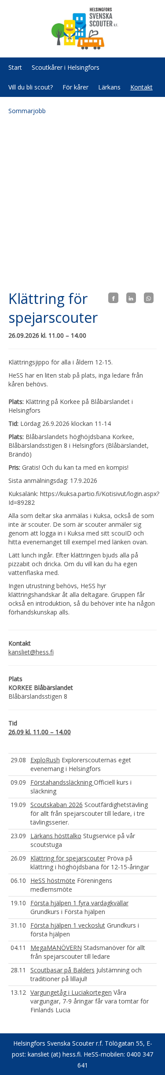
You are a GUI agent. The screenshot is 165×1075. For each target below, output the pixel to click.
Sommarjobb (27, 111)
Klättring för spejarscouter (67, 858)
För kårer (75, 87)
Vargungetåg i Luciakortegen (71, 992)
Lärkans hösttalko (55, 836)
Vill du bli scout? (30, 87)
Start (15, 67)
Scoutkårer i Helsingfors (65, 67)
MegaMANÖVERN (56, 947)
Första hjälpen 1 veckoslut (67, 925)
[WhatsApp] (149, 298)
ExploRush (45, 760)
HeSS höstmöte (52, 880)
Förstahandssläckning (62, 782)
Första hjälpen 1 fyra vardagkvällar (79, 903)
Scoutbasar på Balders (62, 970)
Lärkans (109, 87)
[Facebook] (113, 298)
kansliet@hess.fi (31, 652)
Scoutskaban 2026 (56, 804)
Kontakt (141, 87)
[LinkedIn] (131, 298)
